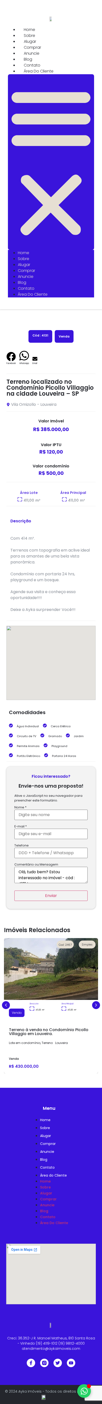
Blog (28, 59)
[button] (51, 162)
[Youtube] (71, 1363)
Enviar (51, 895)
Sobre (29, 35)
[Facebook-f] (31, 1363)
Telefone (21, 845)
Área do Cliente (38, 71)
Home (29, 29)
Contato (32, 65)
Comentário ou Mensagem (36, 864)
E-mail (20, 826)
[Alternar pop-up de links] (84, 1391)
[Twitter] (57, 1363)
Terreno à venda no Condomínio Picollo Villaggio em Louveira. (48, 1032)
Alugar (30, 41)
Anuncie (31, 53)
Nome (20, 807)
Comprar (32, 47)
